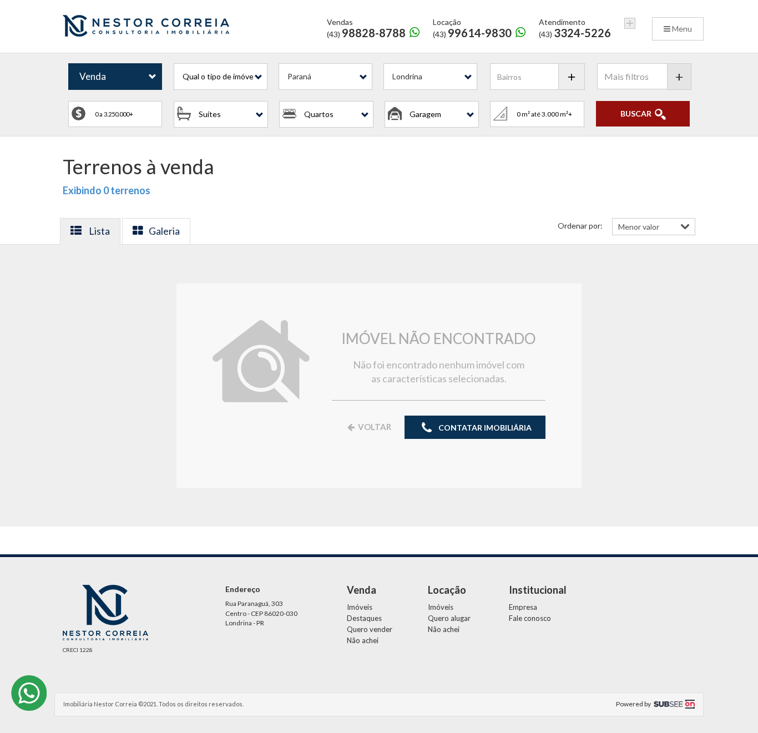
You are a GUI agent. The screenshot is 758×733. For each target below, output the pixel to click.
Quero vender (369, 629)
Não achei (362, 640)
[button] (220, 76)
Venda (92, 76)
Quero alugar (449, 618)
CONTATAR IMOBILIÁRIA (484, 427)
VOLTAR (373, 427)
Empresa (523, 607)
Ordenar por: (580, 225)
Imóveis (359, 607)
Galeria (164, 231)
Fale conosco (530, 618)
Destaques (364, 618)
